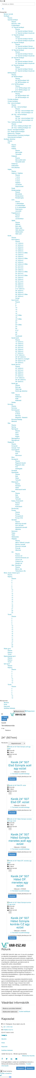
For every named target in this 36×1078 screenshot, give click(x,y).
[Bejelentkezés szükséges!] (10, 756)
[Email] (16, 1059)
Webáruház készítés (28, 1056)
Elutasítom (30, 1068)
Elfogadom (20, 1068)
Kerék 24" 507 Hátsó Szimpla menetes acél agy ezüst (20, 839)
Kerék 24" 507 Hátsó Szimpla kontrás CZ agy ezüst (20, 922)
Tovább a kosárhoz (6, 1073)
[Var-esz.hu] (18, 714)
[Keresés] (3, 8)
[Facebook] (2, 1059)
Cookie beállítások (24, 1011)
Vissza (4, 720)
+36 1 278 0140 (7, 1027)
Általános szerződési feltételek (12, 1008)
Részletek (12, 779)
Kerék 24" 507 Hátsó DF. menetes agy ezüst (20, 880)
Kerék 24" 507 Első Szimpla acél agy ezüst (19, 765)
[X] (6, 1059)
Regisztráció (31, 711)
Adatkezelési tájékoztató (10, 1012)
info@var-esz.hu (8, 1030)
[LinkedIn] (11, 1059)
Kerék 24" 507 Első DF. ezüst (20, 800)
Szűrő (5, 717)
